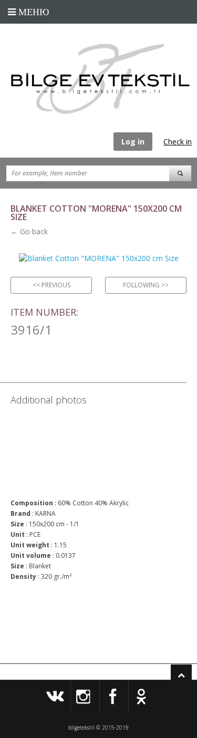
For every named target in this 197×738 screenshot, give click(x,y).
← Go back (29, 231)
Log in (132, 142)
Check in (177, 142)
